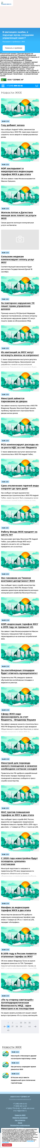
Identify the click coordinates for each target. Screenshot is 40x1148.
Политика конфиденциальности (20, 1099)
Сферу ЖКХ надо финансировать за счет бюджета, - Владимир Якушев (18, 717)
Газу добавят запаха (13, 125)
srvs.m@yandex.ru (20, 1111)
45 (8, 1030)
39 (21, 1027)
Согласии (5, 1142)
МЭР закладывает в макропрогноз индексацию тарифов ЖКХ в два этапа (17, 171)
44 (29, 1027)
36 (8, 1027)
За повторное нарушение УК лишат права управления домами (18, 306)
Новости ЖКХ (12, 1047)
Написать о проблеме (13, 48)
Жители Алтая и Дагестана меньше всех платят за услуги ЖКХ (18, 215)
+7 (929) (20, 1106)
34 (25, 1023)
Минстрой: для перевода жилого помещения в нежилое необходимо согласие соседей (19, 766)
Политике (30, 1141)
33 (21, 1023)
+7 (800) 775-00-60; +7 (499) (20, 1108)
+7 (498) (15, 86)
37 (13, 1027)
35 (30, 1023)
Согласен (7, 1145)
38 (17, 1027)
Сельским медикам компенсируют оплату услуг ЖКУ (17, 259)
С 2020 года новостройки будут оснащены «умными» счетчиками (19, 861)
